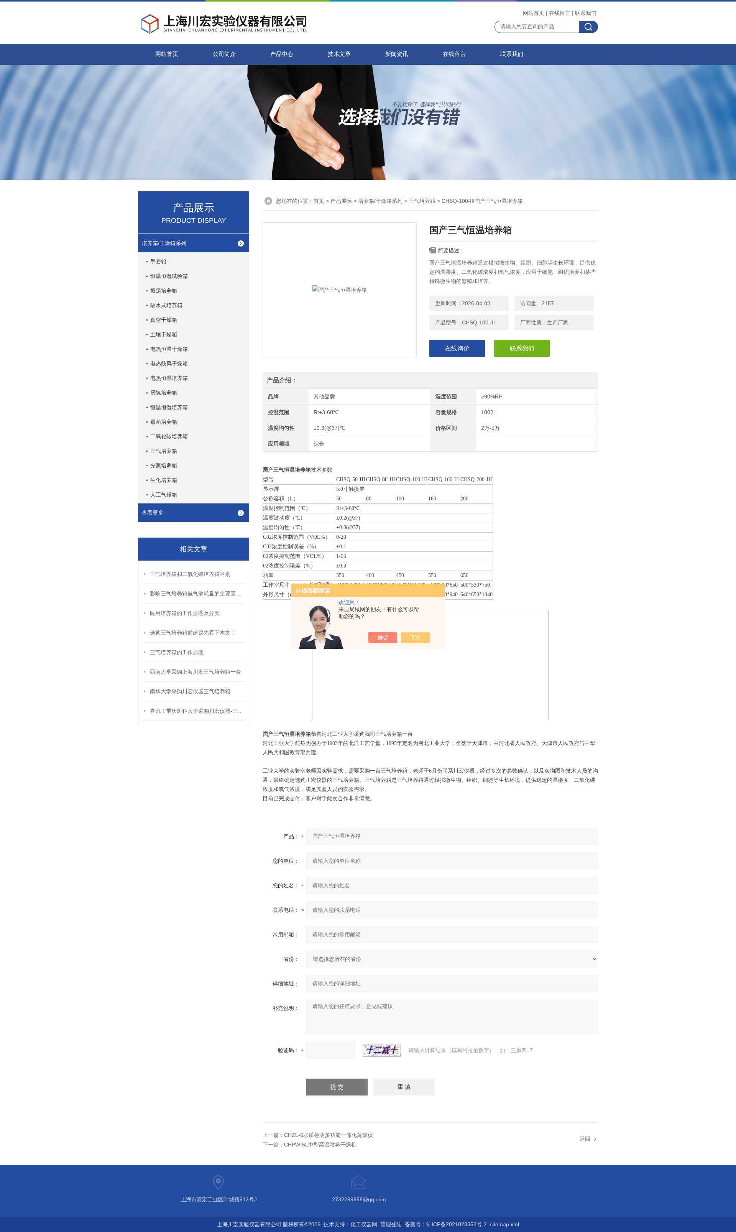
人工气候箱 (163, 495)
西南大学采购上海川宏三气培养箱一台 (195, 672)
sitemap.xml (504, 1224)
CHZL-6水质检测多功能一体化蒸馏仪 (328, 1135)
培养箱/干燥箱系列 (380, 201)
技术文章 (339, 54)
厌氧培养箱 (163, 393)
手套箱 (158, 261)
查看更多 (152, 513)
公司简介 (224, 54)
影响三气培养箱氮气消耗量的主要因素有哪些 (198, 594)
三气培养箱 (422, 201)
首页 (319, 201)
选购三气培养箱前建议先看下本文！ (193, 633)
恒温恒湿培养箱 (169, 407)
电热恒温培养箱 (169, 378)
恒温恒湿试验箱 (169, 276)
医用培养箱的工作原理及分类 (185, 613)
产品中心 (281, 54)
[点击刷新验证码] (382, 1050)
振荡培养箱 (163, 291)
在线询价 (457, 348)
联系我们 (585, 13)
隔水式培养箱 (166, 305)
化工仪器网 (363, 1224)
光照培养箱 (163, 465)
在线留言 (559, 13)
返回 (585, 1139)
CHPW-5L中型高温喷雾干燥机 (320, 1145)
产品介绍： (282, 380)
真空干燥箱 (163, 320)
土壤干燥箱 (163, 334)
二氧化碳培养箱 (169, 436)
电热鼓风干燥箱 (169, 363)
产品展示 (341, 201)
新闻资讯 (396, 54)
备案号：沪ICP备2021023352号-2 (446, 1224)
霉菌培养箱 (163, 422)
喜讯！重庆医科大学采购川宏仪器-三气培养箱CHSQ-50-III (198, 711)
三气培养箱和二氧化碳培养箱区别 (190, 574)
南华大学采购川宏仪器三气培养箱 (190, 691)
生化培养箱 (163, 480)
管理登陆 (391, 1224)
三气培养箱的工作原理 (177, 652)
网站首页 (533, 13)
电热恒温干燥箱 (169, 349)
